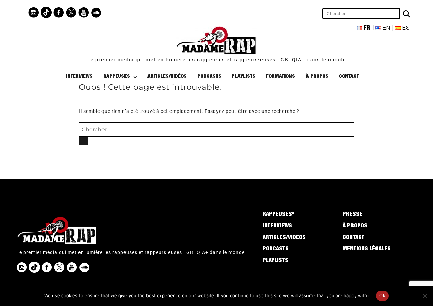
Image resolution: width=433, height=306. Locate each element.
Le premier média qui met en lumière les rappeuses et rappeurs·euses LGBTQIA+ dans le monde (216, 59)
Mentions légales (367, 249)
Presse (352, 215)
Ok (382, 295)
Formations (280, 76)
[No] (424, 295)
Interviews (79, 76)
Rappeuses (116, 76)
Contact (349, 76)
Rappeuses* (278, 215)
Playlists (243, 76)
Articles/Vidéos (167, 76)
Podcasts (209, 76)
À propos (317, 76)
